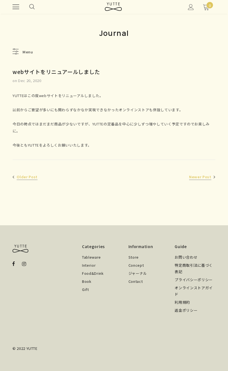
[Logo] (113, 7)
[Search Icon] (32, 7)
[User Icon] (191, 7)
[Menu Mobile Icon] (16, 7)
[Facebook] (14, 263)
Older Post (27, 176)
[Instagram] (24, 263)
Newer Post (200, 176)
